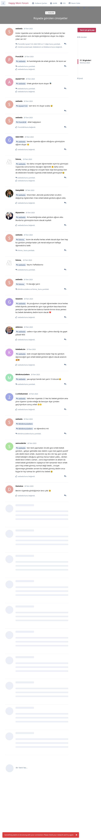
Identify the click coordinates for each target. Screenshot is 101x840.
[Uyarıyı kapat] (76, 835)
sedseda (21, 61)
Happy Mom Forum (18, 3)
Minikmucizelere (25, 424)
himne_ (21, 239)
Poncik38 (22, 122)
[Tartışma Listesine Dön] (3, 3)
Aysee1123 (22, 106)
